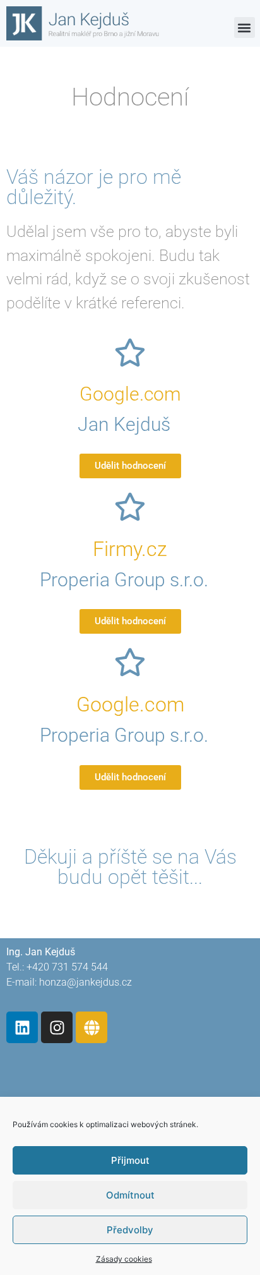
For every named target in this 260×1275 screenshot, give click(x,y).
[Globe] (91, 1027)
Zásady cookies (124, 1259)
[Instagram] (57, 1027)
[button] (244, 27)
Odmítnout (130, 1195)
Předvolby (130, 1230)
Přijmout (130, 1160)
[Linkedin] (22, 1027)
